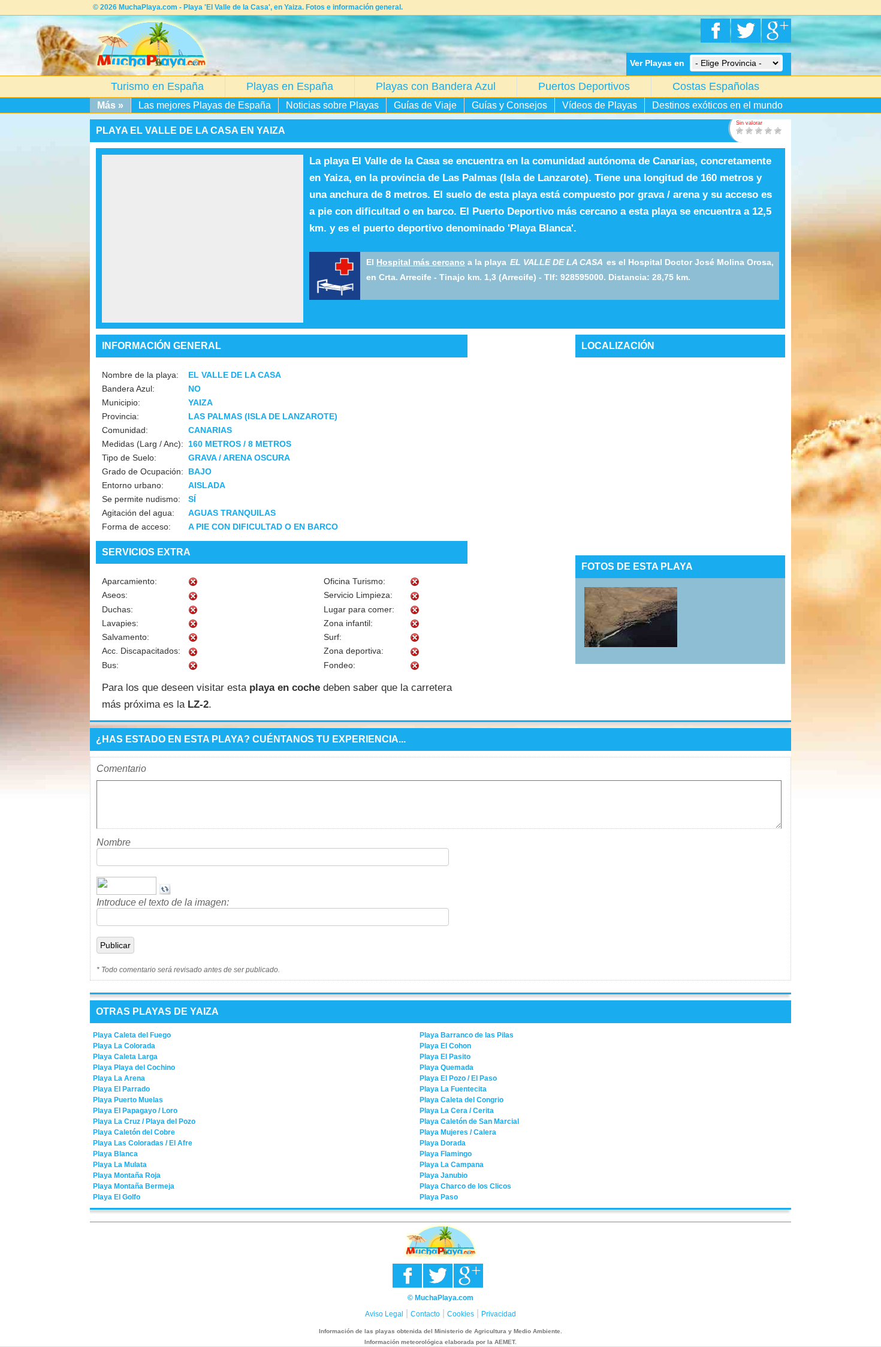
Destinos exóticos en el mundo (717, 105)
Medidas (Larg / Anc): (142, 444)
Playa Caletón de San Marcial (469, 1121)
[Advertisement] (202, 239)
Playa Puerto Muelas (128, 1100)
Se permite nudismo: (141, 499)
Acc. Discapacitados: (141, 651)
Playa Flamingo (446, 1154)
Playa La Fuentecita (453, 1089)
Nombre (113, 842)
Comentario (121, 768)
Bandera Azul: (128, 388)
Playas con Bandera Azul (436, 86)
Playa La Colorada (124, 1046)
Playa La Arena (119, 1078)
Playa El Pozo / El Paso (458, 1078)
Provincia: (120, 416)
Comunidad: (125, 430)
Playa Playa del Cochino (134, 1067)
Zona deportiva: (354, 651)
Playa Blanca (115, 1154)
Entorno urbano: (133, 485)
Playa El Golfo (116, 1197)
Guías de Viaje (425, 105)
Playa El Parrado (121, 1089)
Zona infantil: (348, 623)
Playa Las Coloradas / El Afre (142, 1143)
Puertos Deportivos (584, 86)
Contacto (425, 1314)
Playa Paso (439, 1197)
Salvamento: (125, 637)
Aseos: (115, 595)
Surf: (333, 637)
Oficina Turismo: (354, 581)
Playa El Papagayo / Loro (135, 1111)
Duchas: (117, 609)
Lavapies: (120, 623)
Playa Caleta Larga (125, 1057)
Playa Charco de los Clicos (465, 1186)
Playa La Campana (452, 1164)
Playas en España (289, 86)
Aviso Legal (384, 1314)
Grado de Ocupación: (142, 471)
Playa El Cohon (445, 1046)
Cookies (460, 1314)
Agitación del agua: (138, 513)
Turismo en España (157, 86)
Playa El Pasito (445, 1057)
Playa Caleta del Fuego (132, 1035)
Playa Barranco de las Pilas (467, 1035)
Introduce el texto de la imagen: (162, 902)
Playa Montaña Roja (127, 1175)
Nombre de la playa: (140, 375)
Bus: (110, 665)
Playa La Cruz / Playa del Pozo (144, 1121)
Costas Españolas (715, 86)
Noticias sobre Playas (332, 105)
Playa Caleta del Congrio (461, 1100)
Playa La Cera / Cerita (457, 1111)
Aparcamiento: (129, 581)
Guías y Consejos (509, 105)
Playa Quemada (446, 1067)
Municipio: (121, 402)
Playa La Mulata (120, 1164)
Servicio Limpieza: (358, 595)
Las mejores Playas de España (204, 105)
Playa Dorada (443, 1143)
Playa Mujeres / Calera (458, 1132)
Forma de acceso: (136, 526)
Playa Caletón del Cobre (134, 1132)
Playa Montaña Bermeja (133, 1186)
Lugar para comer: (359, 609)
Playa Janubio (443, 1175)
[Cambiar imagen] (165, 891)
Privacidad (498, 1314)
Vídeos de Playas (599, 105)
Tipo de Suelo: (129, 457)
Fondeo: (339, 665)
